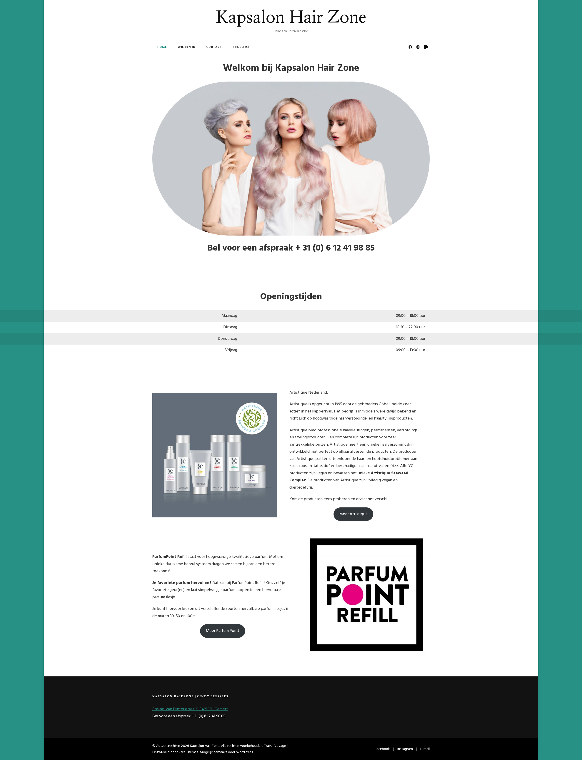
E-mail (425, 749)
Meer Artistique (353, 514)
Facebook (382, 749)
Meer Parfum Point (222, 631)
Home (162, 47)
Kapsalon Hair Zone (291, 17)
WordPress (244, 752)
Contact (214, 47)
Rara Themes (188, 752)
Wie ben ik (186, 47)
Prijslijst (241, 47)
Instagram (405, 749)
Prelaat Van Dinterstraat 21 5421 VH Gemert (190, 709)
